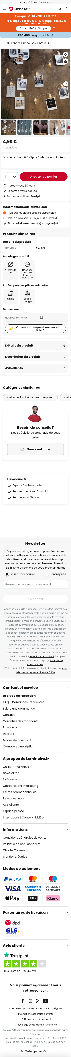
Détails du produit (19, 345)
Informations (15, 829)
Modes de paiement (17, 740)
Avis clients (14, 368)
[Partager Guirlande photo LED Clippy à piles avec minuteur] (65, 61)
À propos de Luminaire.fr (26, 758)
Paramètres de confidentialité (25, 1008)
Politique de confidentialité (22, 844)
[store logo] (21, 8)
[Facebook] (25, 1001)
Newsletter (11, 773)
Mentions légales (15, 857)
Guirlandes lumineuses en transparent (30, 397)
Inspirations (11, 817)
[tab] (35, 717)
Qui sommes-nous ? (17, 767)
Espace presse (13, 811)
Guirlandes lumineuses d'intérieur (28, 43)
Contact (9, 715)
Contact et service (20, 687)
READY (33, 28)
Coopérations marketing (20, 786)
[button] (8, 127)
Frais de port (12, 727)
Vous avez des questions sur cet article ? (38, 328)
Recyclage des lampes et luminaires (36, 1024)
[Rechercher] (60, 8)
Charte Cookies (14, 850)
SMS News (10, 779)
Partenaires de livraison (25, 912)
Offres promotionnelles (19, 792)
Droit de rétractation (19, 696)
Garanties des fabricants (21, 721)
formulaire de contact (41, 656)
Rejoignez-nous (14, 798)
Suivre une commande (19, 708)
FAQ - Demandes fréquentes (23, 702)
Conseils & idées (33, 817)
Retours (8, 734)
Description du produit (22, 357)
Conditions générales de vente (25, 837)
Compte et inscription (18, 746)
